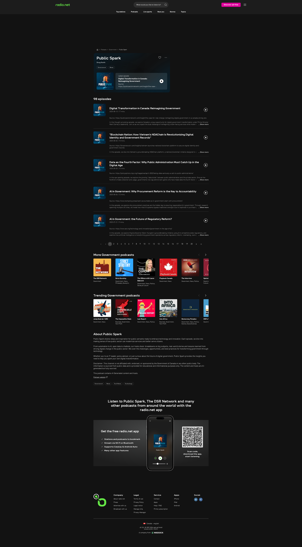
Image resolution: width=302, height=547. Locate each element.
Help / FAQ (158, 505)
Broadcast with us (120, 509)
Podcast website (99, 377)
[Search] (165, 4)
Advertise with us (120, 505)
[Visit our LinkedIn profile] (196, 499)
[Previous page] (106, 244)
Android (177, 505)
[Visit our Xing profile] (201, 499)
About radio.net (119, 499)
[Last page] (201, 244)
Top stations (120, 12)
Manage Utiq (138, 509)
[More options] (165, 57)
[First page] (101, 244)
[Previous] (199, 254)
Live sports (147, 12)
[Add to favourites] (160, 57)
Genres (172, 12)
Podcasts (134, 12)
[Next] (206, 254)
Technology (128, 384)
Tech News (117, 384)
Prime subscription (161, 509)
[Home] (97, 50)
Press (116, 502)
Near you (160, 12)
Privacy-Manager (140, 512)
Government (102, 67)
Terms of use (138, 499)
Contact (156, 499)
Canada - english (152, 523)
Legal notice (138, 505)
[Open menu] (244, 4)
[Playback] (161, 81)
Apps (155, 502)
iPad (175, 502)
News (111, 67)
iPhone (176, 499)
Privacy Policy (139, 502)
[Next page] (196, 244)
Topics (183, 12)
